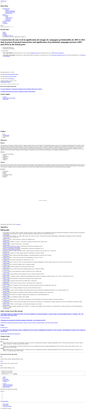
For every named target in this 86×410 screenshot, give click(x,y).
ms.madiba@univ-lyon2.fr (34, 52)
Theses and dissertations (10, 10)
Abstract (4, 96)
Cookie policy (6, 405)
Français (4, 22)
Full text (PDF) (6, 98)
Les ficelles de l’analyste (8, 35)
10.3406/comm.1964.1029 (8, 249)
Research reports (9, 13)
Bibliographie (5, 99)
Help (4, 378)
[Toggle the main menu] (1, 3)
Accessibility (5, 379)
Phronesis (5, 34)
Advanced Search (6, 21)
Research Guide (6, 380)
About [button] (4, 15)
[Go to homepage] (4, 1)
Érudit (7, 16)
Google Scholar (6, 234)
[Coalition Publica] (4, 401)
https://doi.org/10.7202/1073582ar (9, 76)
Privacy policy (6, 404)
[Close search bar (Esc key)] (2, 2)
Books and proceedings (10, 12)
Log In (4, 14)
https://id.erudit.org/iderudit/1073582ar (10, 74)
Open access (8, 18)
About (7, 15)
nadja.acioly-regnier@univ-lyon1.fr (59, 55)
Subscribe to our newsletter (7, 372)
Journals (7, 9)
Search (2, 25)
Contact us (5, 381)
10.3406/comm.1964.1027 (8, 247)
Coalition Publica (9, 17)
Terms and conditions (7, 406)
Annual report (8, 20)
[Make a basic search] (1, 2)
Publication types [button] (6, 8)
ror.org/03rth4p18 (60, 52)
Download (18, 224)
